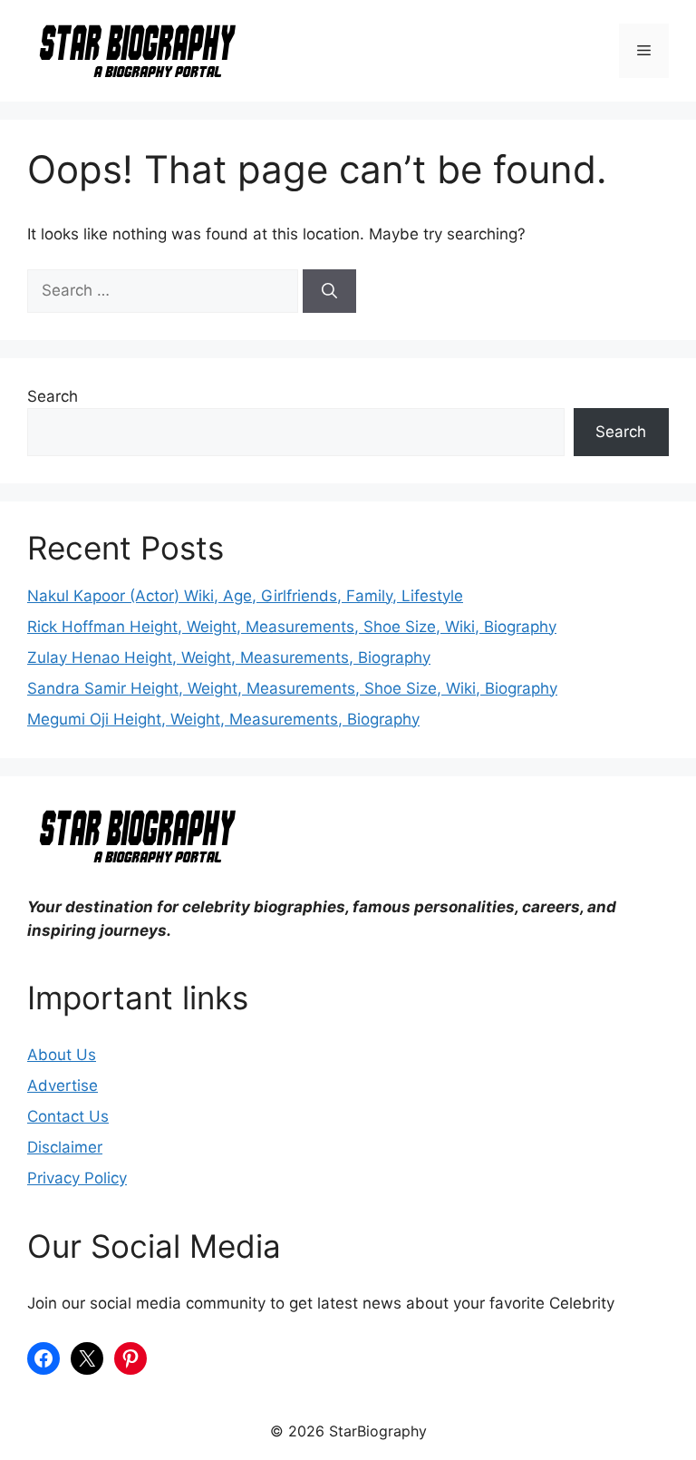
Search (52, 396)
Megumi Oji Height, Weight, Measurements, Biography (223, 719)
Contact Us (68, 1116)
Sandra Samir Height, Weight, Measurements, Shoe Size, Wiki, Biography (292, 688)
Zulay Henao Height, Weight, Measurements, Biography (228, 657)
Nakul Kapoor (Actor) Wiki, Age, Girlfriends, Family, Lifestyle (245, 596)
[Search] (329, 291)
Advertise (62, 1085)
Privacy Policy (77, 1178)
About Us (61, 1055)
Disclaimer (64, 1147)
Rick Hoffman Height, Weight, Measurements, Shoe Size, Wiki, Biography (291, 627)
